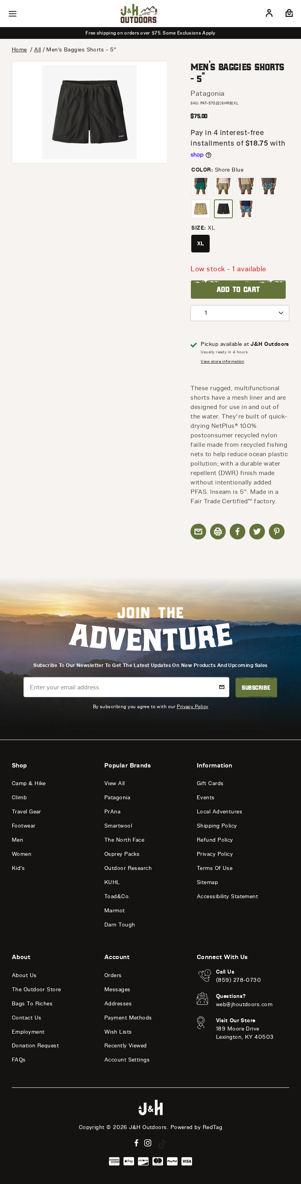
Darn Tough (119, 924)
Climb (19, 797)
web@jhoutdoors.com (244, 1004)
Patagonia (207, 93)
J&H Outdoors (148, 1127)
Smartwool (118, 825)
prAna (112, 811)
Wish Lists (118, 1032)
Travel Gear (26, 811)
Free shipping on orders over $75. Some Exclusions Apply (150, 33)
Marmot (114, 910)
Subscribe (256, 687)
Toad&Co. (117, 896)
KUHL (112, 882)
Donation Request (35, 1045)
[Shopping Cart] (288, 14)
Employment (28, 1032)
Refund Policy (215, 840)
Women (21, 854)
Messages (117, 989)
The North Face (124, 840)
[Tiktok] (162, 1144)
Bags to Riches (32, 1003)
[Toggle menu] (12, 14)
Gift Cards (210, 783)
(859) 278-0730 (238, 980)
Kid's (18, 868)
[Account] (269, 14)
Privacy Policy (192, 706)
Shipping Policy (217, 825)
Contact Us (27, 1017)
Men (17, 840)
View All (114, 783)
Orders (113, 975)
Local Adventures (219, 811)
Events (206, 797)
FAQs (19, 1059)
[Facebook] (136, 1143)
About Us (24, 975)
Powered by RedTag (196, 1127)
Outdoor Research (128, 868)
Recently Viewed (125, 1045)
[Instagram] (148, 1143)
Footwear (24, 825)
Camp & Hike (29, 783)
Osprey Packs (122, 854)
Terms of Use (214, 868)
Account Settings (127, 1059)
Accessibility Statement (227, 896)
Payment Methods (128, 1017)
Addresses (118, 1003)
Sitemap (207, 882)
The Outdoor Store (36, 989)
